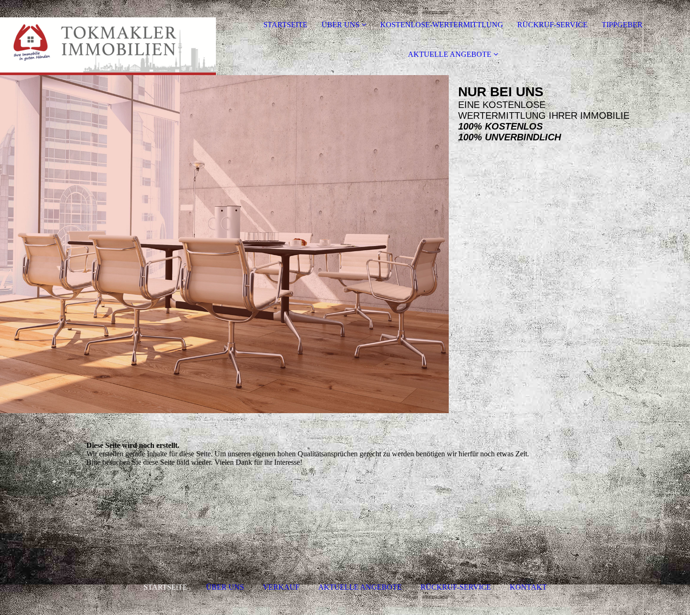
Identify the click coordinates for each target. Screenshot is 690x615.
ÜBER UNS (341, 25)
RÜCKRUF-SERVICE (552, 25)
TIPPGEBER (622, 25)
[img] (108, 37)
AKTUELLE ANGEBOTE (450, 54)
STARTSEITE (285, 25)
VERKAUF (281, 587)
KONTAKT (528, 587)
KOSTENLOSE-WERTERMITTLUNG (441, 25)
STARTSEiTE (165, 587)
